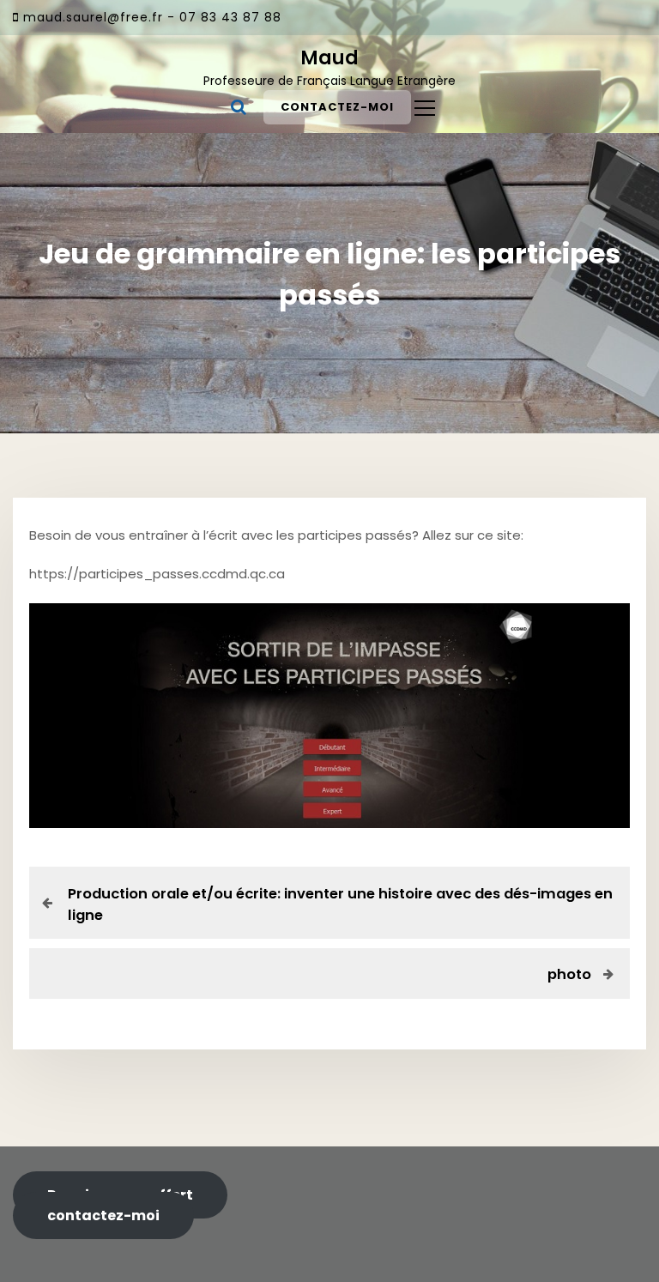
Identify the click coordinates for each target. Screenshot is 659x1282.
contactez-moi (103, 1215)
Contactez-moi (337, 107)
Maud (329, 58)
